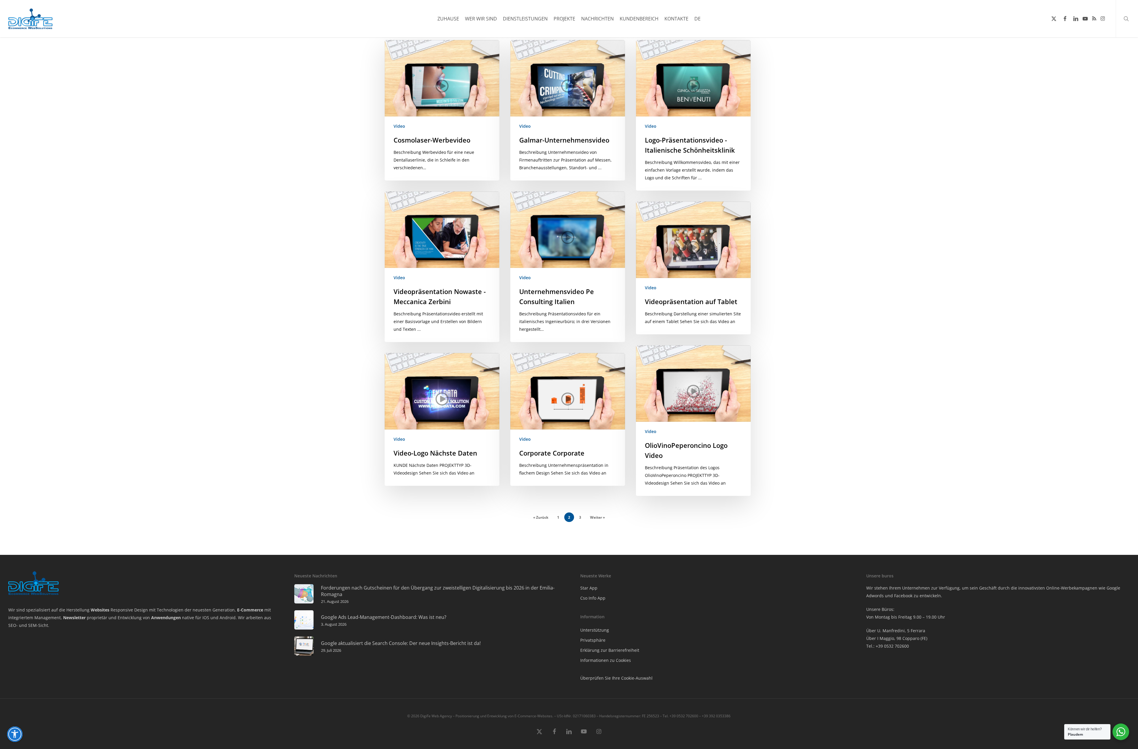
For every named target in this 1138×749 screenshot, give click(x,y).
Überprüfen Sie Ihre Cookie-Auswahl (616, 678)
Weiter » (597, 517)
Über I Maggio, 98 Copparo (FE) (896, 638)
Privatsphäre (592, 640)
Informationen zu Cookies (605, 660)
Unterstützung (594, 630)
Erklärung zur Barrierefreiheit (609, 650)
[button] (15, 734)
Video (399, 126)
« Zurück (540, 517)
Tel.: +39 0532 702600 (887, 646)
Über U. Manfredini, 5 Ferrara (895, 630)
